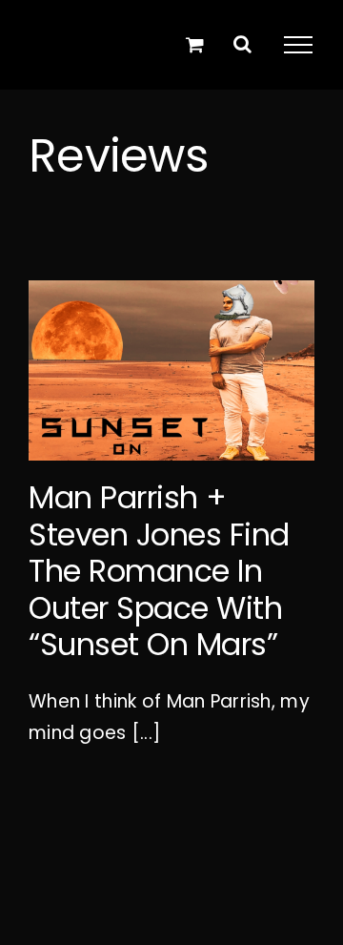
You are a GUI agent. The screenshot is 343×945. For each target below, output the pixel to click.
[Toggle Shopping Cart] (195, 44)
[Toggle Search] (242, 43)
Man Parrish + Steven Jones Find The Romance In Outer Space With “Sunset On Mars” (159, 571)
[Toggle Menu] (298, 45)
